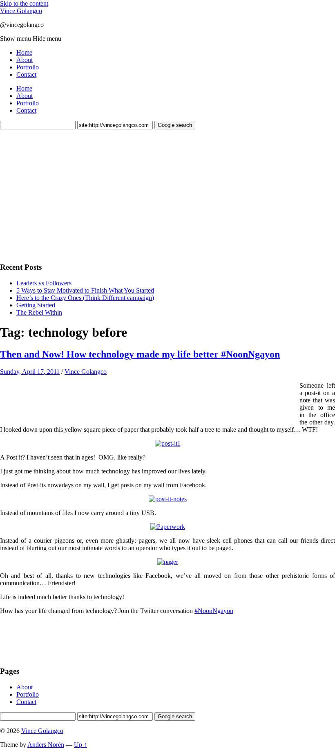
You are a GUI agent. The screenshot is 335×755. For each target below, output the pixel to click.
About (24, 59)
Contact (26, 74)
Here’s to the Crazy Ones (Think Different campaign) (85, 297)
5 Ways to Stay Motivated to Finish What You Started (85, 290)
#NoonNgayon (213, 610)
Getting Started (35, 305)
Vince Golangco (21, 10)
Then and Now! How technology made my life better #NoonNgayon (140, 354)
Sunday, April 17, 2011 (30, 371)
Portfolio (27, 67)
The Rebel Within (39, 312)
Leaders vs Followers (43, 283)
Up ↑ (80, 744)
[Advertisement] (61, 195)
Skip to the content (24, 3)
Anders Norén (45, 744)
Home (24, 52)
